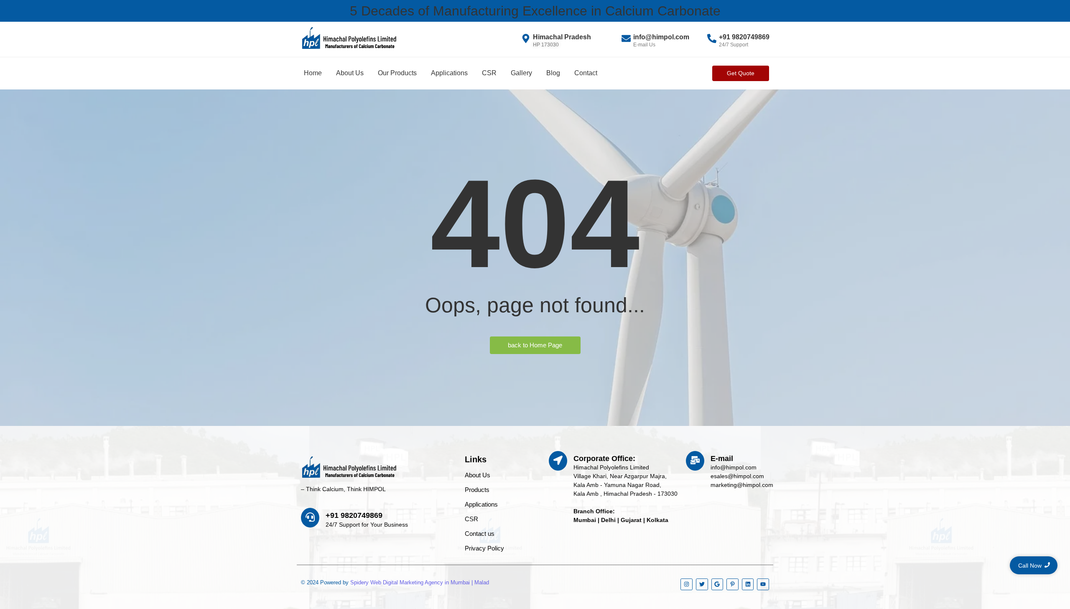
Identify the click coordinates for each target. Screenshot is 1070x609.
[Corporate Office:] (558, 461)
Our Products (397, 72)
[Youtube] (763, 584)
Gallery (521, 72)
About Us (350, 72)
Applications (449, 72)
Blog (553, 72)
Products (477, 489)
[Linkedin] (748, 584)
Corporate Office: (604, 458)
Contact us (479, 533)
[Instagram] (686, 584)
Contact (585, 72)
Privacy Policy (484, 548)
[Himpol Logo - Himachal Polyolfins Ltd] (349, 38)
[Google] (717, 584)
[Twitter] (702, 584)
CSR (489, 72)
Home (313, 72)
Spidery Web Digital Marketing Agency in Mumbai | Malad (419, 582)
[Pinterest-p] (732, 584)
